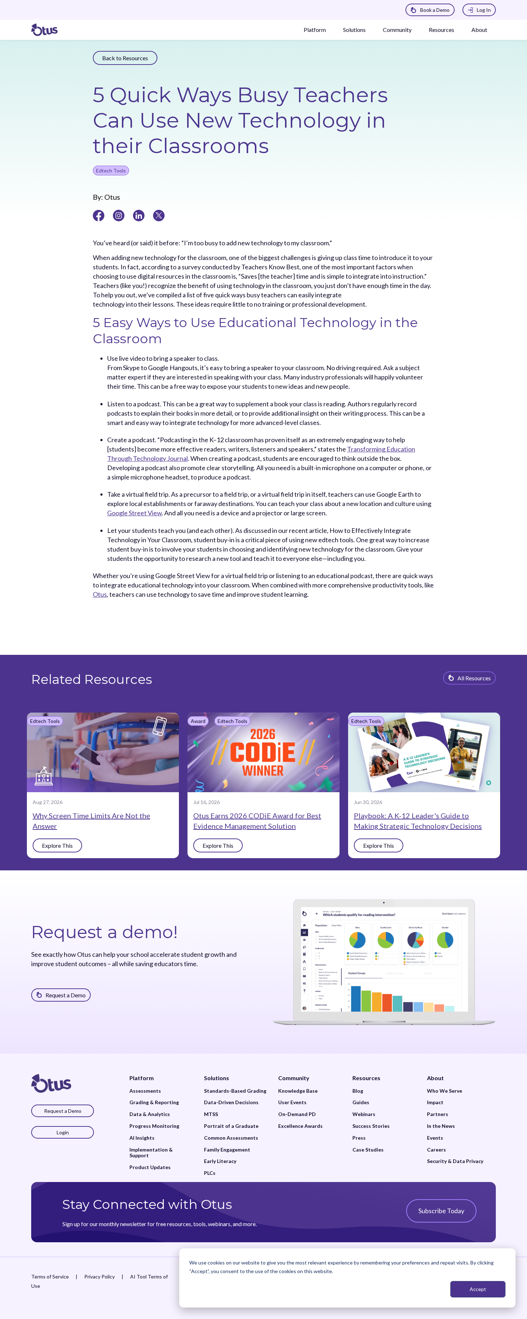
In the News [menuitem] (441, 1126)
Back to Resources (125, 58)
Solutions (354, 29)
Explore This (57, 845)
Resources (441, 29)
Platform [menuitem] (141, 1077)
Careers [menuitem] (436, 1150)
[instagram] (118, 215)
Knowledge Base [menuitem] (298, 1091)
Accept (478, 1289)
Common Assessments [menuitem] (231, 1138)
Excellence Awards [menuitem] (300, 1126)
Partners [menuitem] (437, 1114)
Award (198, 721)
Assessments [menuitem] (145, 1091)
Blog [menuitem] (357, 1091)
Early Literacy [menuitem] (220, 1161)
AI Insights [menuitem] (142, 1138)
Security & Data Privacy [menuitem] (455, 1161)
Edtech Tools (111, 170)
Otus (111, 197)
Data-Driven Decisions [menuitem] (231, 1102)
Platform (315, 29)
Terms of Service (50, 1276)
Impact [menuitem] (435, 1102)
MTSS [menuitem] (211, 1114)
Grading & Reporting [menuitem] (154, 1102)
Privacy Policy (99, 1276)
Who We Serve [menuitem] (444, 1091)
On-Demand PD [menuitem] (297, 1114)
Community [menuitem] (293, 1077)
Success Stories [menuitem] (371, 1126)
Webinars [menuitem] (363, 1114)
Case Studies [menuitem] (368, 1150)
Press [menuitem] (359, 1138)
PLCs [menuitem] (209, 1173)
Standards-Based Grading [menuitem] (235, 1091)
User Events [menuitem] (292, 1102)
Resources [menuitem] (366, 1077)
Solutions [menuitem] (216, 1077)
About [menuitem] (435, 1077)
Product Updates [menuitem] (150, 1167)
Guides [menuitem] (360, 1102)
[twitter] (159, 215)
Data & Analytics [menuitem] (149, 1114)
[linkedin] (138, 215)
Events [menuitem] (435, 1138)
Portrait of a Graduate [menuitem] (231, 1126)
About (479, 29)
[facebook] (98, 215)
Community (397, 29)
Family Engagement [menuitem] (227, 1150)
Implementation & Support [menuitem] (151, 1153)
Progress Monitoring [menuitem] (154, 1126)
